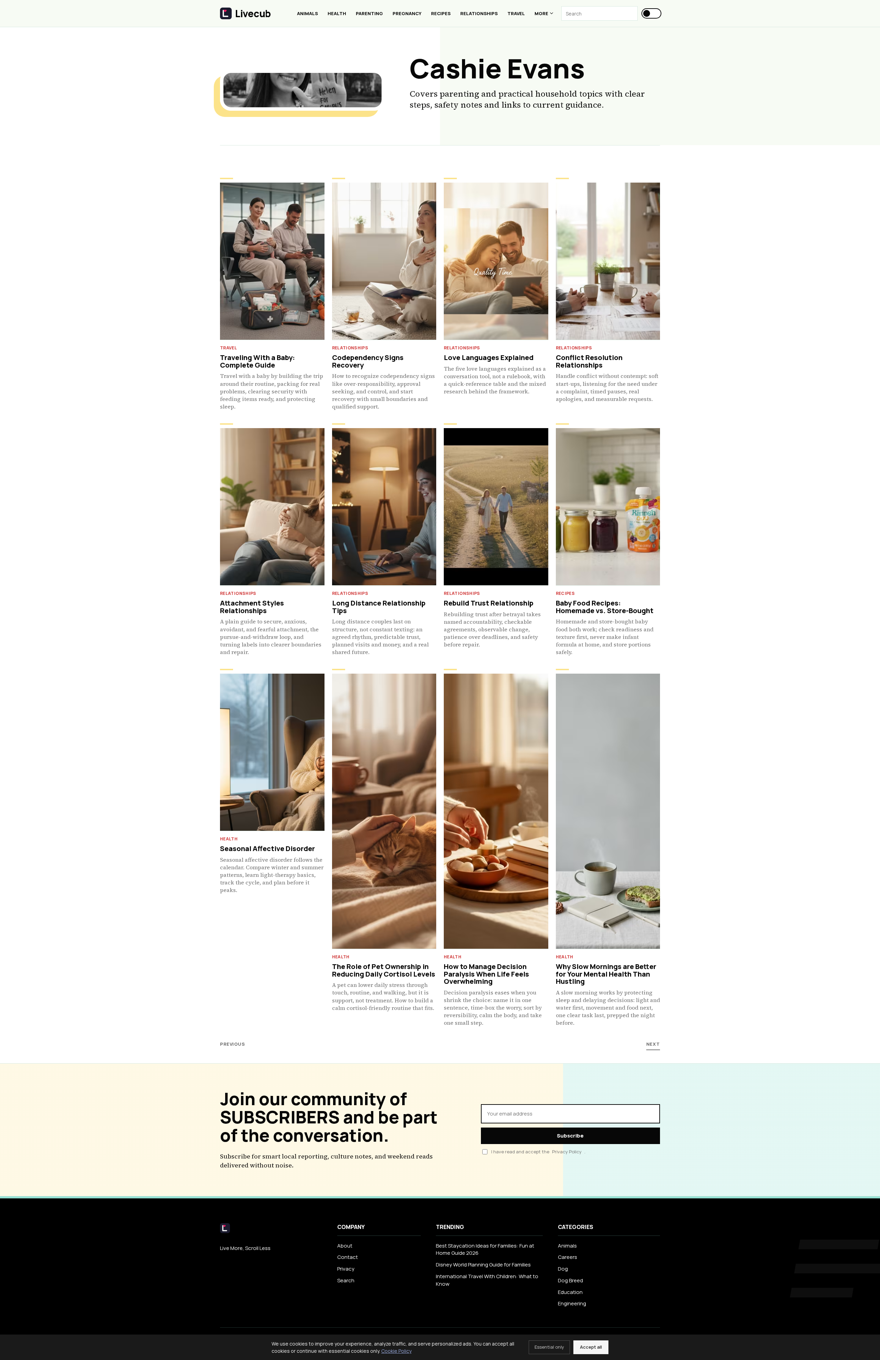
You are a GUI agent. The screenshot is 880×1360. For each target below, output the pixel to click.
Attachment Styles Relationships (252, 606)
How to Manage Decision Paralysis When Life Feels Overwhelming (486, 974)
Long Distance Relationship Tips (379, 606)
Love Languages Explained (489, 357)
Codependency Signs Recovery (368, 361)
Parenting (369, 13)
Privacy (345, 1268)
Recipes (441, 13)
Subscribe (570, 1135)
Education (570, 1292)
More (541, 13)
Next (653, 1044)
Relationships (479, 13)
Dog (563, 1268)
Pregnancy (407, 13)
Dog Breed (570, 1280)
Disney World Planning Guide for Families (483, 1264)
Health (337, 13)
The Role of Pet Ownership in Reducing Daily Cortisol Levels (383, 970)
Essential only (549, 1347)
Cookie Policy (396, 1351)
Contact (347, 1257)
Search (345, 1280)
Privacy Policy (567, 1152)
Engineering (572, 1303)
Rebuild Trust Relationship (489, 603)
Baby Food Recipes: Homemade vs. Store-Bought (604, 606)
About (344, 1245)
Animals (307, 13)
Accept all (591, 1347)
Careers (567, 1257)
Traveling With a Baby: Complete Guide (257, 361)
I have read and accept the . (538, 1152)
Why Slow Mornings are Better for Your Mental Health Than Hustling (606, 974)
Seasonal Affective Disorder (267, 848)
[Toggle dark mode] (651, 13)
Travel (516, 13)
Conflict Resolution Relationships (589, 361)
